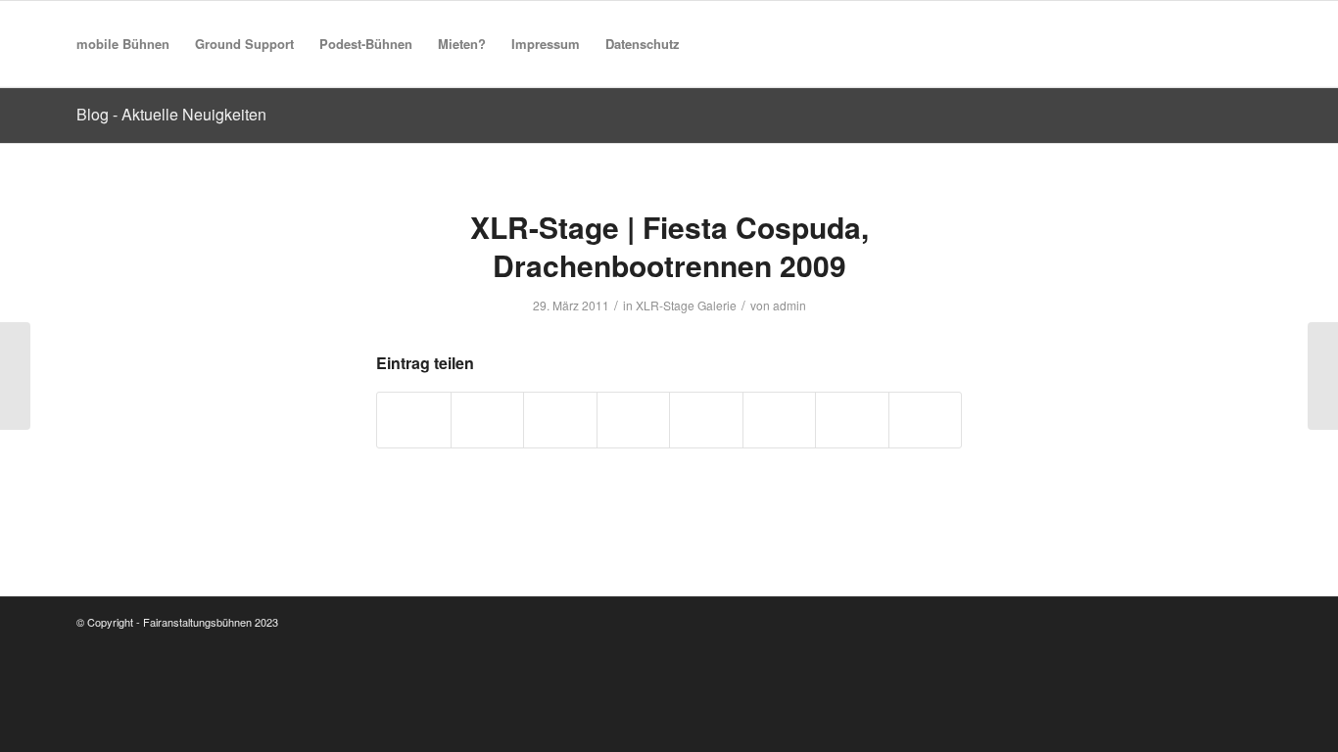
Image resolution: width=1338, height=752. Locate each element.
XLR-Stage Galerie (686, 305)
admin (789, 305)
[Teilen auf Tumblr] (706, 420)
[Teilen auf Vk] (779, 420)
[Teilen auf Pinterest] (560, 420)
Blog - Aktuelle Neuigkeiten (171, 114)
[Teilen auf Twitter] (488, 420)
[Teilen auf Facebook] (414, 420)
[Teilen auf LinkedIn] (633, 420)
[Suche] (712, 44)
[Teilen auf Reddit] (852, 420)
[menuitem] (123, 44)
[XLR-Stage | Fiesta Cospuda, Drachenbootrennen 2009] (15, 376)
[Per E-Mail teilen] (925, 420)
